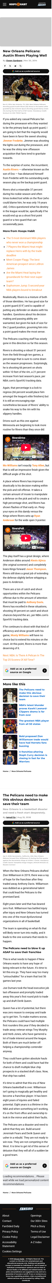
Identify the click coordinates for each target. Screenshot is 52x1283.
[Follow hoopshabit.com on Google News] (44, 670)
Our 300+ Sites (39, 1220)
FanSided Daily (10, 1226)
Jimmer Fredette (13, 140)
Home (6, 771)
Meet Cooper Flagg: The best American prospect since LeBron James (25, 264)
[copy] (20, 66)
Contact (6, 1220)
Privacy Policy (10, 1231)
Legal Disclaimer (40, 1236)
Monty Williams (20, 635)
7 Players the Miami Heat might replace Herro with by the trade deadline (24, 251)
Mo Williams (10, 465)
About (5, 1215)
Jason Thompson (36, 569)
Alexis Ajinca (38, 560)
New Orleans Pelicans (21, 771)
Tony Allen (38, 465)
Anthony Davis (34, 602)
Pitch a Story (38, 1226)
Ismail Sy (11, 817)
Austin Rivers (10, 169)
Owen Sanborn (14, 60)
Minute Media (19, 1259)
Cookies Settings (12, 1251)
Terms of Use (38, 1231)
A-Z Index (36, 1242)
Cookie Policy (10, 1236)
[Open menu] (4, 4)
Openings (36, 1215)
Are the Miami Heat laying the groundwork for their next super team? (24, 277)
